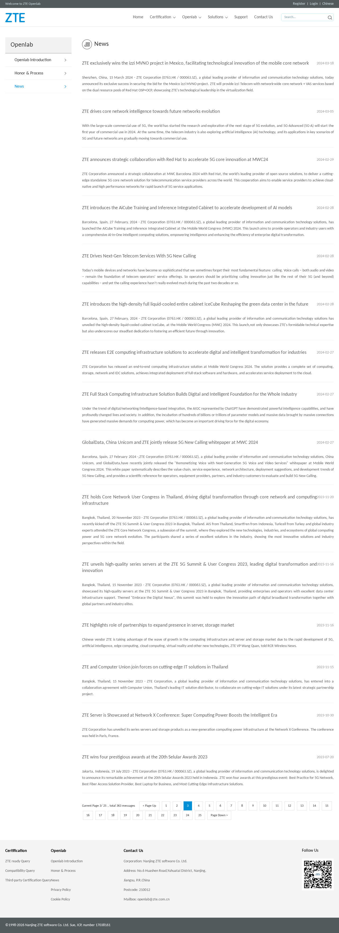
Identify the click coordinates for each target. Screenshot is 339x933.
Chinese (328, 4)
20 (137, 815)
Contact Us (263, 17)
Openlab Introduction (33, 60)
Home (138, 17)
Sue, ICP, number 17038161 (90, 925)
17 (100, 815)
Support (241, 17)
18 (112, 815)
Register (299, 4)
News (19, 86)
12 (289, 805)
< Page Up (149, 805)
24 (187, 815)
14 (314, 805)
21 (150, 815)
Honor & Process (29, 73)
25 (200, 815)
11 (277, 805)
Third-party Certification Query (28, 880)
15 (326, 805)
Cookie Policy (60, 899)
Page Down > (219, 815)
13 (302, 805)
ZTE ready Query (17, 861)
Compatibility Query (20, 871)
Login (314, 4)
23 (175, 815)
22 (162, 815)
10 (264, 805)
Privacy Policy (61, 890)
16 (88, 815)
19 (125, 815)
